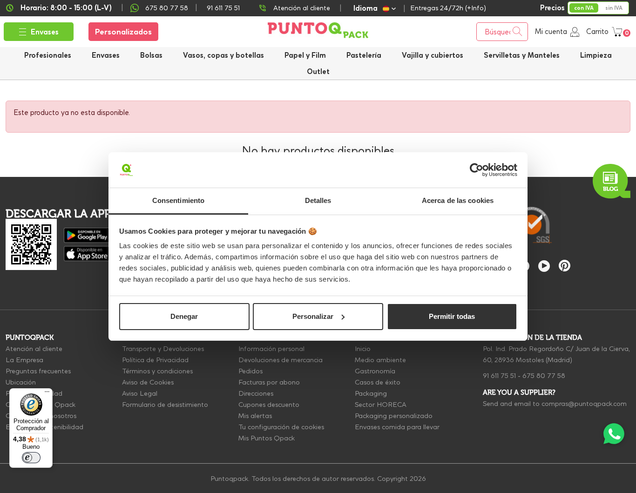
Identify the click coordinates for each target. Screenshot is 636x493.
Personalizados (123, 31)
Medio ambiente (380, 360)
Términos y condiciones (157, 371)
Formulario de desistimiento (165, 404)
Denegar (184, 316)
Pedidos (250, 371)
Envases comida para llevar (397, 427)
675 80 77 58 (166, 8)
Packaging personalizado (394, 416)
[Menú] (47, 393)
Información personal (271, 348)
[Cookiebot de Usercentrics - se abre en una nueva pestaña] (476, 170)
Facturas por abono (269, 382)
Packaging (371, 393)
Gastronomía (375, 371)
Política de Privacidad (155, 360)
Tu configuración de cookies (281, 427)
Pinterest (564, 265)
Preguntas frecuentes (38, 371)
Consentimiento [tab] (178, 200)
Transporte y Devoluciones (163, 348)
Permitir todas (452, 316)
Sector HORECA (380, 404)
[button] (432, 55)
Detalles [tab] (318, 200)
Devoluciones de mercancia (280, 360)
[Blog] (611, 181)
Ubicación (21, 382)
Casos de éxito (377, 382)
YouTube (544, 266)
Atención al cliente (301, 8)
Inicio (363, 348)
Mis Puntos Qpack (266, 438)
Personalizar (312, 316)
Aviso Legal (139, 393)
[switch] (31, 457)
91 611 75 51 (499, 375)
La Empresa (24, 360)
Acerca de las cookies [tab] (458, 200)
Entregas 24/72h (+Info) (448, 8)
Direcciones (255, 393)
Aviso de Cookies (148, 382)
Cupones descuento (268, 404)
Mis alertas (255, 416)
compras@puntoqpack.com (584, 403)
